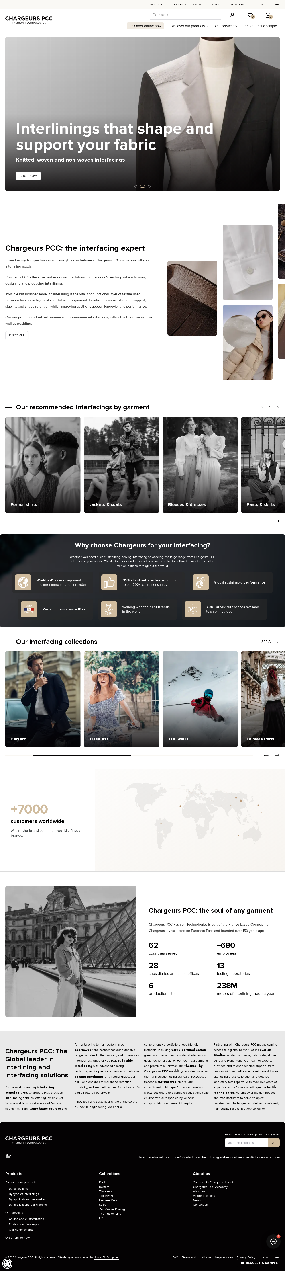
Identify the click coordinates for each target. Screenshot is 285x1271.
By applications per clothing (28, 1205)
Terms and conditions (196, 1257)
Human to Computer (106, 1257)
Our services (224, 26)
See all (267, 407)
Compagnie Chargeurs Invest (213, 1182)
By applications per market (27, 1199)
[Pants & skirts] (247, 465)
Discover (17, 335)
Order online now (147, 26)
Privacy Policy (246, 1257)
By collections (18, 1189)
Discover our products (188, 26)
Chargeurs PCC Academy (210, 1187)
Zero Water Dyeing (112, 1209)
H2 (101, 1218)
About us (155, 4)
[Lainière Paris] (200, 699)
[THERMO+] (121, 699)
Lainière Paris (108, 1200)
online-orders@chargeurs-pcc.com (256, 1157)
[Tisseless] (42, 699)
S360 (102, 1205)
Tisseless (105, 1191)
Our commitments (21, 1230)
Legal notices (224, 1257)
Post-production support (25, 1224)
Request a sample (263, 26)
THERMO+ (106, 1196)
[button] (8, 114)
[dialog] (7, 1264)
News (215, 4)
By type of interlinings (24, 1194)
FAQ (175, 1257)
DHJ (102, 1182)
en (261, 4)
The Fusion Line (110, 1214)
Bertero (104, 1187)
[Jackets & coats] (90, 465)
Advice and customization (26, 1219)
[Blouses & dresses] (168, 465)
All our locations (184, 4)
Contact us (236, 4)
